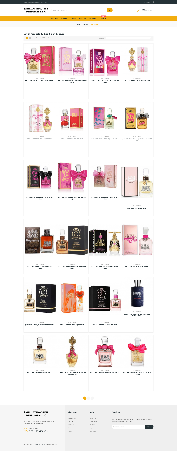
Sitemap (70, 428)
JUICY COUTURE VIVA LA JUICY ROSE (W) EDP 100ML (105, 198)
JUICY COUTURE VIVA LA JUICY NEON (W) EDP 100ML (104, 81)
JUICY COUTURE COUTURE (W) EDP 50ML (40, 139)
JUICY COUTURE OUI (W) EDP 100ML (72, 139)
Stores (70, 431)
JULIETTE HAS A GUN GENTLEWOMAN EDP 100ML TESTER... (137, 315)
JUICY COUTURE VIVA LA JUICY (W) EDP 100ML (39, 80)
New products (94, 421)
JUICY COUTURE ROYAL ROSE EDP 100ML (105, 325)
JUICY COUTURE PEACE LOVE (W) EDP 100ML (105, 139)
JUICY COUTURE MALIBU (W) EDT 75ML (72, 325)
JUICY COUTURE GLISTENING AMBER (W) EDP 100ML (72, 267)
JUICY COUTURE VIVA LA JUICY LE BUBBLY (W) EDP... (72, 81)
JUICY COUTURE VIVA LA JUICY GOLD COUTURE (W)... (137, 139)
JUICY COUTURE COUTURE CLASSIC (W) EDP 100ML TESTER (72, 373)
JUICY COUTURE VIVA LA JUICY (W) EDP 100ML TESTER (137, 373)
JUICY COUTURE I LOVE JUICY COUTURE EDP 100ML (104, 267)
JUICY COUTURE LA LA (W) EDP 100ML (137, 266)
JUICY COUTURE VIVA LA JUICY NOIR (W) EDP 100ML (40, 198)
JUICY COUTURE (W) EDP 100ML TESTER (39, 372)
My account (93, 431)
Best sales (93, 425)
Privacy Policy (72, 418)
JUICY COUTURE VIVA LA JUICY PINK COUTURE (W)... (72, 198)
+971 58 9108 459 (146, 11)
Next (92, 398)
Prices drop (93, 418)
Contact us (71, 425)
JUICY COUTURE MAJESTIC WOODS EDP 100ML (39, 325)
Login (91, 428)
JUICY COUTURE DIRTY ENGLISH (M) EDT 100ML (39, 267)
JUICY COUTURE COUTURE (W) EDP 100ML (137, 80)
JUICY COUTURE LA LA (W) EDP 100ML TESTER (104, 372)
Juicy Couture (40, 78)
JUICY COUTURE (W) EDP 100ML (137, 208)
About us (70, 421)
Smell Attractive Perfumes (39, 444)
